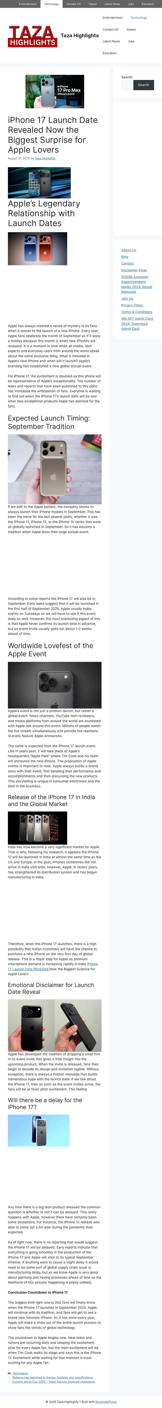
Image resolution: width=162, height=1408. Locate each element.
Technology (51, 4)
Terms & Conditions (136, 312)
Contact (127, 263)
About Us (128, 250)
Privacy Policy (132, 305)
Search (126, 77)
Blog (124, 257)
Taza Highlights (80, 35)
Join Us (127, 299)
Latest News (112, 4)
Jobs (131, 4)
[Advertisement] (55, 294)
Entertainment (28, 4)
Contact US (74, 4)
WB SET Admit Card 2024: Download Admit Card (137, 324)
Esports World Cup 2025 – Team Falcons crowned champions (53, 1381)
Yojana (93, 4)
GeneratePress (106, 1402)
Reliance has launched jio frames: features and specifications (52, 1377)
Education (148, 4)
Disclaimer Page (134, 270)
